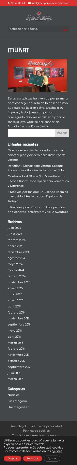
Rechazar (32, 458)
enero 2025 (15, 246)
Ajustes (52, 458)
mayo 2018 (15, 330)
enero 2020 (15, 300)
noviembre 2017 (18, 354)
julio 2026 (14, 227)
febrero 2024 (17, 276)
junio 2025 (15, 233)
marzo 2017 (15, 378)
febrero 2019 (16, 312)
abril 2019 (14, 306)
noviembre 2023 (19, 282)
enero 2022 (15, 288)
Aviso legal (18, 426)
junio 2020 (15, 294)
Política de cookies (36, 430)
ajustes (57, 451)
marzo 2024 (16, 270)
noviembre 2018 (18, 318)
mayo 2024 (15, 264)
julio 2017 (14, 373)
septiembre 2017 (19, 367)
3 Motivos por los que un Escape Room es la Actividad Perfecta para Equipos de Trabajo (38, 197)
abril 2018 (14, 336)
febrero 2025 (17, 240)
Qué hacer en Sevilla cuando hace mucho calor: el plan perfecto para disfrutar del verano (38, 155)
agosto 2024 (16, 258)
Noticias (14, 395)
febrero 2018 (16, 348)
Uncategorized (18, 407)
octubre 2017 (16, 360)
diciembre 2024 (18, 252)
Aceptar (12, 458)
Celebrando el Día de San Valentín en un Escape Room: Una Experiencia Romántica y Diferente (38, 181)
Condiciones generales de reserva (36, 435)
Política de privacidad (46, 426)
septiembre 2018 (19, 324)
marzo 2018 (15, 342)
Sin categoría (17, 401)
